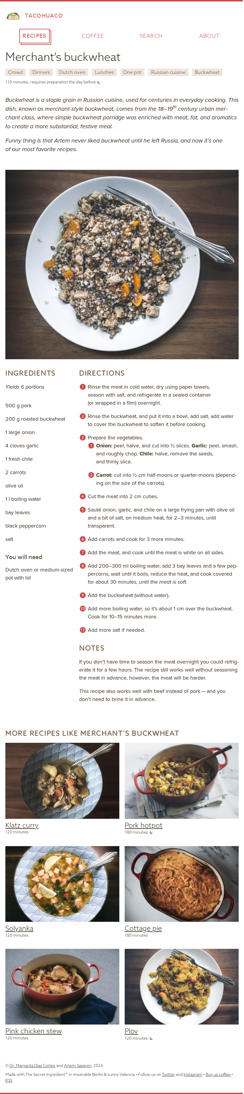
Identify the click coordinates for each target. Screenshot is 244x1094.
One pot (132, 72)
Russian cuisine (168, 72)
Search (151, 35)
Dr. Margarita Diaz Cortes (32, 1065)
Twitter (168, 1074)
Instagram (193, 1074)
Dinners (41, 72)
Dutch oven (72, 72)
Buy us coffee (218, 1074)
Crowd (15, 72)
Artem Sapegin (77, 1065)
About (209, 35)
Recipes (34, 36)
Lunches (104, 72)
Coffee (93, 35)
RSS (8, 1080)
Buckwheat (207, 72)
